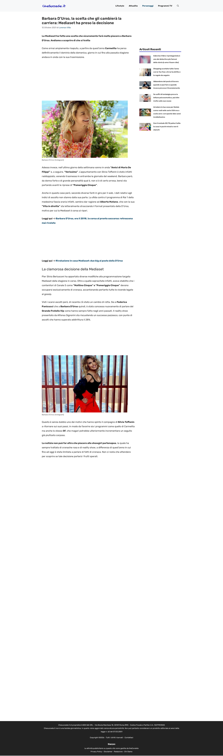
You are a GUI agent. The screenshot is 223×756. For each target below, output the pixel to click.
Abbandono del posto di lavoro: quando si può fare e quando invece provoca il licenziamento (166, 84)
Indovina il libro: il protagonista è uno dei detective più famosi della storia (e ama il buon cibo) (166, 59)
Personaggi (147, 6)
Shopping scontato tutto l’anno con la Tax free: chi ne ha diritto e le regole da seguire (166, 72)
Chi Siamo (128, 752)
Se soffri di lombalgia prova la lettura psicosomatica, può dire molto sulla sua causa (166, 97)
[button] (178, 5)
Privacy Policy (96, 752)
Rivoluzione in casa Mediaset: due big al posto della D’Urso (89, 260)
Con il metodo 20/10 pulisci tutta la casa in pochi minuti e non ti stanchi (166, 126)
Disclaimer (108, 752)
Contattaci (129, 738)
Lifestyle (119, 6)
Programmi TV (165, 6)
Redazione (118, 752)
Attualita (133, 6)
